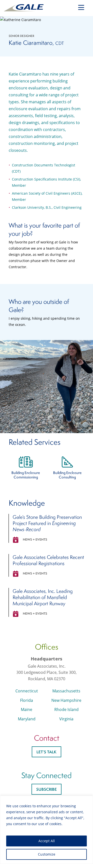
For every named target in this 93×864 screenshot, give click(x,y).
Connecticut (26, 691)
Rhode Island (66, 709)
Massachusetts (66, 691)
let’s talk (46, 752)
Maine (26, 709)
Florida (26, 700)
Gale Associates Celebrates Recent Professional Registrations (48, 560)
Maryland (26, 719)
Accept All (46, 840)
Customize (46, 854)
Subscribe (46, 789)
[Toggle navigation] (81, 7)
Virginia (66, 719)
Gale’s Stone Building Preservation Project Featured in (47, 523)
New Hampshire (66, 700)
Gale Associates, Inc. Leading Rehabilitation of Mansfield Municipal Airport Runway (43, 597)
